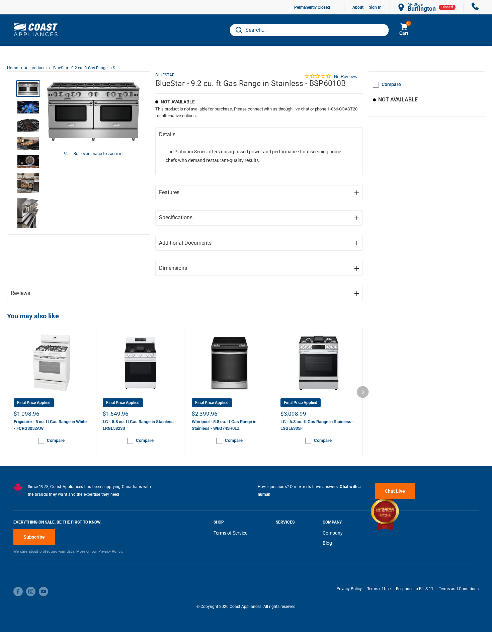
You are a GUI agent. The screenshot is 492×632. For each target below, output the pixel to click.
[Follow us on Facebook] (18, 591)
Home (12, 68)
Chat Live (395, 491)
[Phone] (475, 7)
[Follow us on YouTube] (43, 591)
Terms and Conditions (459, 588)
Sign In (375, 7)
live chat (301, 108)
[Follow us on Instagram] (30, 591)
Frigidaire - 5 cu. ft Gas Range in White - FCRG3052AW (50, 425)
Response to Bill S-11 (414, 588)
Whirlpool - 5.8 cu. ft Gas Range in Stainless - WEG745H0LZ (224, 425)
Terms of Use (379, 588)
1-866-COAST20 (342, 108)
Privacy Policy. (110, 551)
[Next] (363, 392)
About (357, 7)
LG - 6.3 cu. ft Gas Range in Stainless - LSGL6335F (317, 425)
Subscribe (34, 537)
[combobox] (309, 30)
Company (333, 533)
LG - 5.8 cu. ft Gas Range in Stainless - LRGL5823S (139, 425)
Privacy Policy (349, 588)
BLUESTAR (164, 75)
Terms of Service (230, 533)
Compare (391, 84)
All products (36, 68)
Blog (327, 543)
